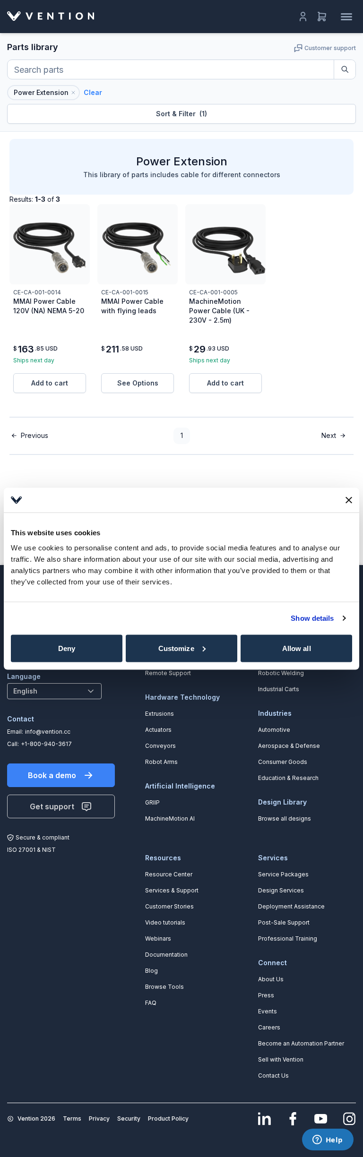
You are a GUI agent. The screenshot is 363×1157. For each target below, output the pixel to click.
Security (128, 1118)
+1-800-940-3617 (46, 743)
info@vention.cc (47, 731)
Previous (34, 435)
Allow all (296, 648)
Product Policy (168, 1118)
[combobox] (54, 691)
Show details (312, 618)
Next (328, 435)
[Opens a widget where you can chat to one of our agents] (328, 1140)
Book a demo (52, 775)
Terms (72, 1118)
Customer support (330, 47)
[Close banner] (349, 500)
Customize (176, 648)
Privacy (99, 1118)
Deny (66, 648)
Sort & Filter (181, 114)
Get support (52, 806)
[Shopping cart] (321, 16)
